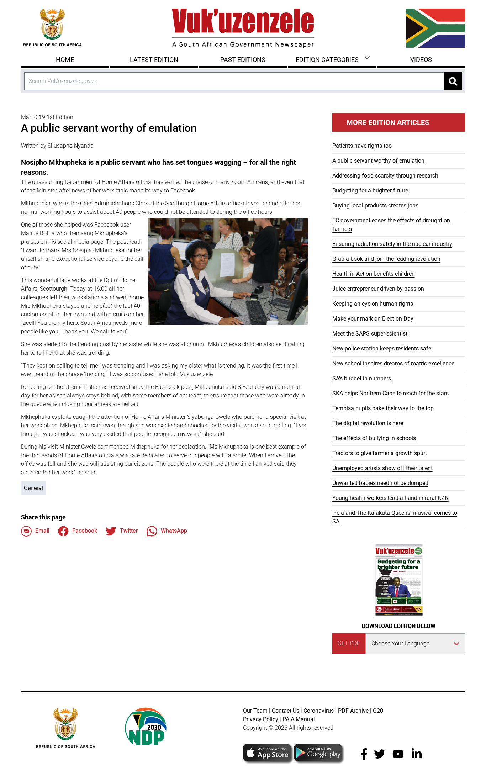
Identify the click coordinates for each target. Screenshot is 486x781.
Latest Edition (154, 59)
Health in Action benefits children (373, 273)
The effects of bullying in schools (374, 438)
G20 (378, 710)
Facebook (84, 530)
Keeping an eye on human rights (372, 303)
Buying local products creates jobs (375, 205)
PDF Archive (353, 710)
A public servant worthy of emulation (378, 160)
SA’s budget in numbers (361, 378)
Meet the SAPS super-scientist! (370, 333)
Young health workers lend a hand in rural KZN (390, 498)
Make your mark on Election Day (372, 318)
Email (42, 530)
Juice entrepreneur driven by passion (378, 288)
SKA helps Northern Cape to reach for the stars (390, 393)
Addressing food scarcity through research (385, 175)
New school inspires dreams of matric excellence (393, 363)
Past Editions (242, 59)
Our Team (255, 710)
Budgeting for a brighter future (370, 190)
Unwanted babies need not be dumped (380, 483)
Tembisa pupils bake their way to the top (383, 408)
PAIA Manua (297, 719)
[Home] (243, 28)
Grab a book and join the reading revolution (386, 258)
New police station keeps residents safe (381, 348)
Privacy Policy (260, 719)
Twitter (129, 530)
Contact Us (285, 710)
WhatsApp (174, 530)
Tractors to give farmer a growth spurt (379, 453)
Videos (421, 59)
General (33, 488)
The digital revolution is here (367, 423)
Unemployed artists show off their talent (382, 468)
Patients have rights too (362, 145)
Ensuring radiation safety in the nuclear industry (392, 244)
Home (65, 59)
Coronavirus (318, 710)
